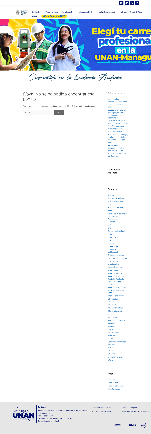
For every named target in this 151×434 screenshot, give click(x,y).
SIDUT (110, 329)
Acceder (111, 380)
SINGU (34, 16)
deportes (111, 244)
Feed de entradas (115, 383)
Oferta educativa (115, 311)
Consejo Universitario (116, 231)
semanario (112, 326)
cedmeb (111, 211)
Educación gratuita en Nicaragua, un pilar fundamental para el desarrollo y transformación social (117, 115)
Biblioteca (123, 12)
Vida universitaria (115, 357)
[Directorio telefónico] (132, 3)
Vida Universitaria (52, 12)
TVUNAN (111, 348)
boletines (111, 204)
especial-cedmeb (115, 267)
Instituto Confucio (115, 273)
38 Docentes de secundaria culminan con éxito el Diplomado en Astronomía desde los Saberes (117, 151)
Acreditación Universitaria (103, 408)
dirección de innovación (117, 258)
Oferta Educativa (67, 12)
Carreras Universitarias (101, 411)
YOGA (110, 360)
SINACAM (112, 336)
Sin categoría (113, 332)
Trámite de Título (136, 12)
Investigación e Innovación (106, 12)
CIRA (110, 228)
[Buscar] (137, 3)
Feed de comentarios (116, 386)
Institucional (113, 270)
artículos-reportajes (116, 201)
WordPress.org (114, 389)
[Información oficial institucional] (121, 3)
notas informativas (115, 308)
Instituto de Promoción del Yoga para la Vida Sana (117, 290)
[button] (75, 45)
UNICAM (111, 354)
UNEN (110, 351)
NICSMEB (112, 305)
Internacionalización (86, 12)
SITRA (110, 339)
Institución (36, 12)
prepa (110, 314)
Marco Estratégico (129, 408)
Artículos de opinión (116, 198)
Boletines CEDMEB (115, 208)
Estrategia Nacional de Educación (136, 411)
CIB (109, 225)
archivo (111, 195)
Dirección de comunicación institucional (113, 249)
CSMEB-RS (112, 237)
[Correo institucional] (127, 3)
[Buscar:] (38, 112)
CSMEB (111, 234)
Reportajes (112, 317)
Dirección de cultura (116, 255)
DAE (109, 240)
